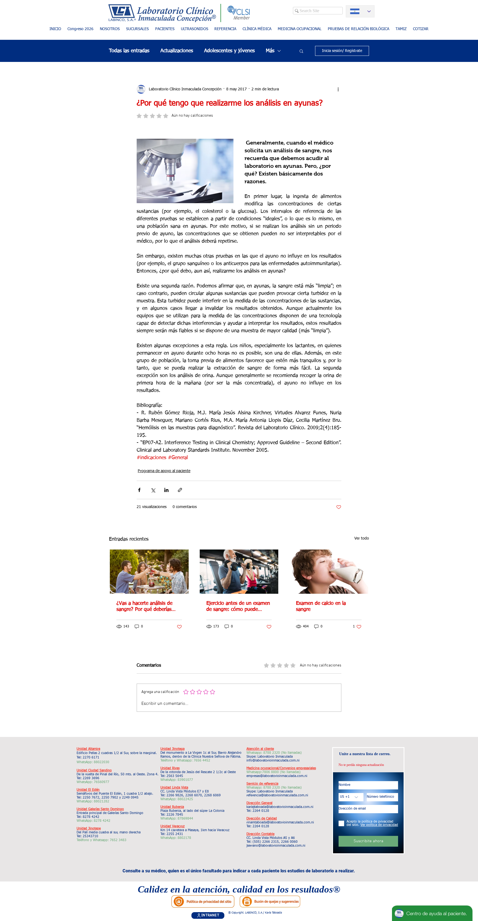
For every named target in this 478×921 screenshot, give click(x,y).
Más (270, 50)
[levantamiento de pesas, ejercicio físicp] (239, 572)
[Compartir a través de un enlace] (180, 490)
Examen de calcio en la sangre (321, 606)
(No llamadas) (290, 772)
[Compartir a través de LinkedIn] (166, 490)
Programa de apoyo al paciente (164, 471)
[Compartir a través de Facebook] (139, 490)
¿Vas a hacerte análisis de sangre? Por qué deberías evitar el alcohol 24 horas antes (144, 607)
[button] (165, 29)
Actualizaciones (176, 50)
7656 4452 (202, 760)
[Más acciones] (338, 89)
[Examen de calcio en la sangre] (328, 572)
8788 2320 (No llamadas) (282, 753)
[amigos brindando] (149, 572)
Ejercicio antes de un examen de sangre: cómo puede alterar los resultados (238, 607)
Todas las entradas (129, 50)
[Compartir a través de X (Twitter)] (152, 490)
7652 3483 (119, 840)
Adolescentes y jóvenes (229, 50)
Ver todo (361, 538)
